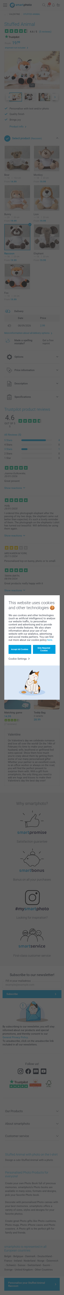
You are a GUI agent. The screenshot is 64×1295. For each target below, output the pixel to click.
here (49, 640)
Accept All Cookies (19, 649)
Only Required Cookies (44, 649)
